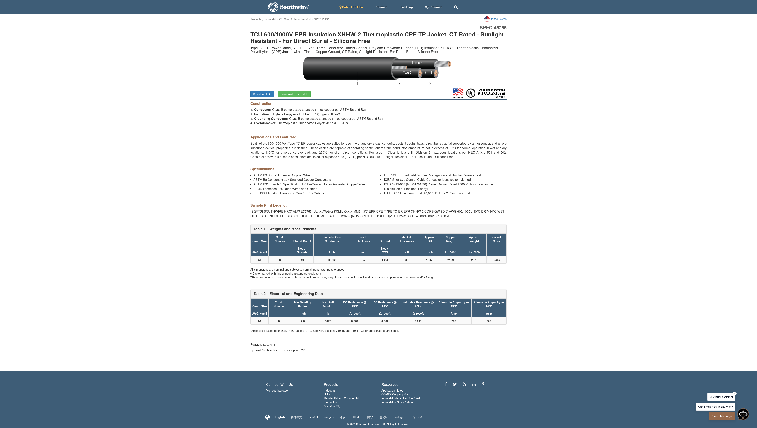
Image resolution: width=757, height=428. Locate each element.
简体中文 (296, 417)
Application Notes (392, 390)
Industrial (270, 19)
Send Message (722, 416)
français (329, 417)
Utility (327, 394)
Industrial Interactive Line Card (400, 398)
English (280, 417)
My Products (433, 7)
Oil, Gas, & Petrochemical (295, 19)
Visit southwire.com (278, 390)
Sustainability (332, 406)
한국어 (383, 417)
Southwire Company (367, 424)
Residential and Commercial (341, 398)
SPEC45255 (321, 19)
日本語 (369, 417)
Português (400, 417)
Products (255, 19)
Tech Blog (406, 7)
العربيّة (343, 417)
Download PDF (262, 94)
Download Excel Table (294, 94)
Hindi (356, 417)
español (313, 417)
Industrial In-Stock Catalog (397, 402)
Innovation (330, 402)
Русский (417, 417)
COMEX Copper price (394, 394)
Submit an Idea (352, 7)
